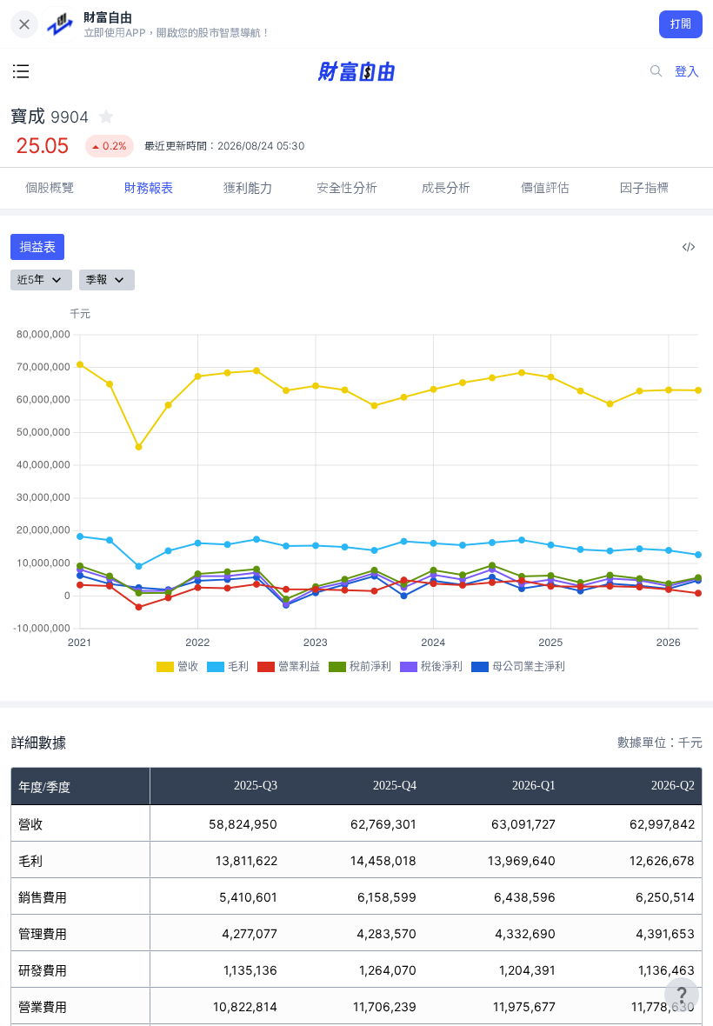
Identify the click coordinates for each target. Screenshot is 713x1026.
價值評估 (545, 187)
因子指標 (644, 187)
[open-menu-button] (20, 71)
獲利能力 (247, 187)
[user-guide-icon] (681, 994)
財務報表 (148, 187)
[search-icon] (656, 71)
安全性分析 (347, 187)
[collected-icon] (106, 116)
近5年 (30, 279)
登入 (687, 70)
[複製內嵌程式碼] (689, 247)
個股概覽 (49, 187)
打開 (681, 23)
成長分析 (446, 187)
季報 (96, 279)
